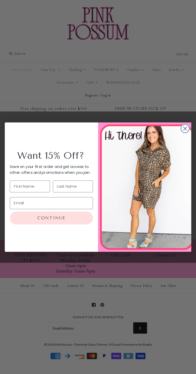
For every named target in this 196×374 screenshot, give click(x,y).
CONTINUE (51, 218)
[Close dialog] (185, 128)
